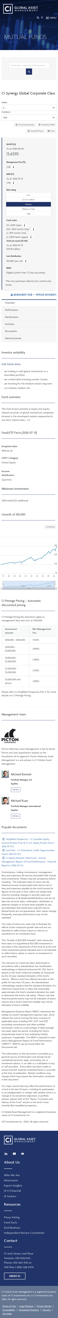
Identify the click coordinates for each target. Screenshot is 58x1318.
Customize (50, 527)
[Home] (20, 9)
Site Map (7, 1313)
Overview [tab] (10, 302)
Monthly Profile (48, 124)
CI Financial (14, 1190)
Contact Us (14, 1276)
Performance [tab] (11, 309)
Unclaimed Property (29, 1309)
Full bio (16, 789)
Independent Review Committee (24, 1232)
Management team (23, 294)
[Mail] (22, 1154)
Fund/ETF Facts (37, 131)
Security (46, 1309)
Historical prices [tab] (13, 338)
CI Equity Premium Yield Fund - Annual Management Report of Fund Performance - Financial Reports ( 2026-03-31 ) (29, 861)
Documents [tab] (11, 331)
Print (52, 131)
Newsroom (11, 1180)
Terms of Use (9, 1306)
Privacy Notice (44, 1306)
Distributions (12, 1227)
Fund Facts (10, 1222)
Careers (11, 1196)
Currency (6, 111)
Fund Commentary (26, 124)
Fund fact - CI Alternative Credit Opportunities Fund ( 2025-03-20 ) (28, 852)
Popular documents (46, 294)
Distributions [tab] (11, 316)
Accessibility (8, 1309)
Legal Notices (26, 1306)
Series (4, 102)
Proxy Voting (11, 1217)
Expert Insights (13, 1185)
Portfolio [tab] (9, 324)
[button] (13, 182)
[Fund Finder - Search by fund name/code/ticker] (29, 72)
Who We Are (12, 1175)
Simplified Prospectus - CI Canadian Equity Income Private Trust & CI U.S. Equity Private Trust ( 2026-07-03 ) (28, 843)
